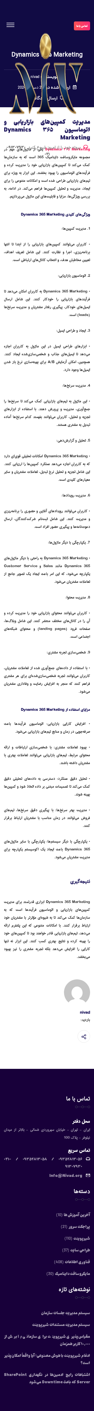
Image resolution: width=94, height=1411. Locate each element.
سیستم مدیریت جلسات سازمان (65, 1312)
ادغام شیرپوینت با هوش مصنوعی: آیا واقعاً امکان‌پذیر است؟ (47, 1359)
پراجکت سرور (79, 1226)
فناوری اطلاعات (77, 1261)
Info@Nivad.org (65, 1175)
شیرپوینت (81, 1238)
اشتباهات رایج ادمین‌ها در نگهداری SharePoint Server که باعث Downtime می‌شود (47, 1378)
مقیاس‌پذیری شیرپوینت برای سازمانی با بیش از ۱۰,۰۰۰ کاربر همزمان (47, 1340)
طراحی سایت (80, 1250)
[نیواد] (47, 77)
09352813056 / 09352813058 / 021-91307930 (43, 1162)
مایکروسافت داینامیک (72, 1273)
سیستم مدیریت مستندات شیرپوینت (61, 1324)
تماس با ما (82, 25)
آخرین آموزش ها (77, 1214)
